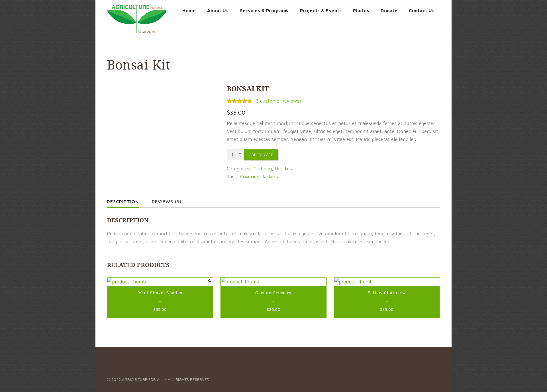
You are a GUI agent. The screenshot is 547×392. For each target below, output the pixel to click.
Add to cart (261, 154)
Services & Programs (264, 10)
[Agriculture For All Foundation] (137, 19)
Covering (249, 176)
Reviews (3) (166, 201)
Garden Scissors (273, 292)
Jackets (270, 176)
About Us (217, 10)
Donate (389, 10)
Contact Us (421, 10)
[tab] (127, 201)
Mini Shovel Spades (160, 292)
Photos (361, 10)
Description (123, 201)
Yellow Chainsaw (387, 292)
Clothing (263, 169)
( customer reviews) (277, 101)
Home (189, 10)
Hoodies (283, 169)
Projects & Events (321, 10)
